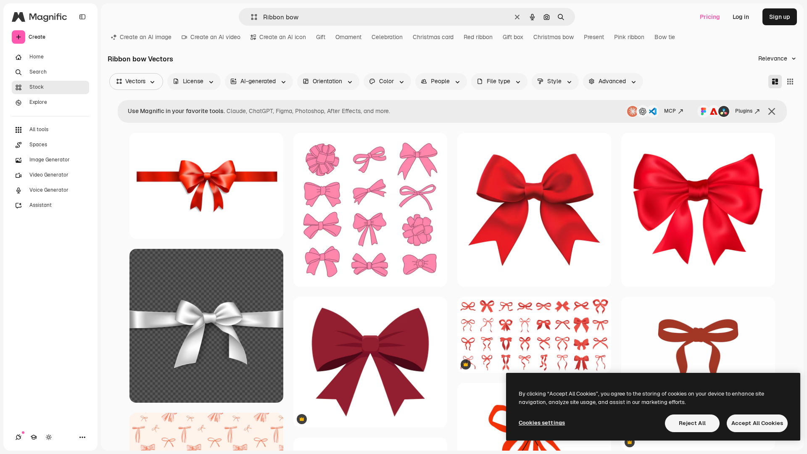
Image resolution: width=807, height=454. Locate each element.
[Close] (772, 111)
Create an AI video (215, 37)
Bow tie (664, 37)
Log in (741, 17)
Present (594, 37)
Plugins (743, 111)
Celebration (387, 37)
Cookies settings (542, 422)
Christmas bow (553, 37)
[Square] (790, 81)
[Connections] (18, 437)
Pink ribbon (629, 37)
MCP (670, 111)
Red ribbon (478, 37)
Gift (320, 37)
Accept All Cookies (757, 423)
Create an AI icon (282, 37)
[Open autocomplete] (250, 17)
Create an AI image (145, 37)
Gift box (513, 37)
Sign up (779, 17)
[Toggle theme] (48, 437)
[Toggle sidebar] (82, 17)
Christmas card (433, 37)
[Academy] (33, 437)
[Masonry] (775, 81)
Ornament (348, 37)
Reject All (692, 423)
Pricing (710, 17)
